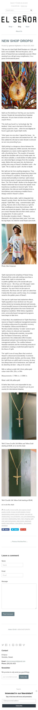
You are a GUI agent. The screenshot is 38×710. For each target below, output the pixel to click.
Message (5, 581)
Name (4, 561)
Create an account (22, 2)
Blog (19, 26)
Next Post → (23, 541)
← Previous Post (15, 541)
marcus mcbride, (20, 514)
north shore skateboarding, (9, 519)
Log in (12, 2)
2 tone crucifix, (14, 510)
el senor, (13, 512)
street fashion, (19, 523)
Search (18, 689)
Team (27, 26)
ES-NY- (15, 629)
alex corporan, (23, 510)
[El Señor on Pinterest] (17, 645)
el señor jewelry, (21, 512)
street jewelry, (27, 523)
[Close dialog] (36, 691)
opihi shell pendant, (11, 521)
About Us (19, 31)
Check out (24, 6)
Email (3, 571)
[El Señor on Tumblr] (10, 645)
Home (10, 629)
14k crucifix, (6, 510)
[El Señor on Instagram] (13, 645)
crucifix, (8, 512)
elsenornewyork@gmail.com (15, 661)
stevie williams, (10, 523)
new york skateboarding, (28, 516)
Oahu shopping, (26, 519)
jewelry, (12, 514)
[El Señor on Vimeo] (24, 645)
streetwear (5, 525)
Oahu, (19, 519)
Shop (11, 26)
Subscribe (19, 706)
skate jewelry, (21, 521)
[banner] (19, 19)
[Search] (31, 10)
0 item (15, 6)
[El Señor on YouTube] (20, 645)
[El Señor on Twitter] (3, 645)
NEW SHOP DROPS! (17, 41)
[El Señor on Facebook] (6, 645)
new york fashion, (15, 516)
